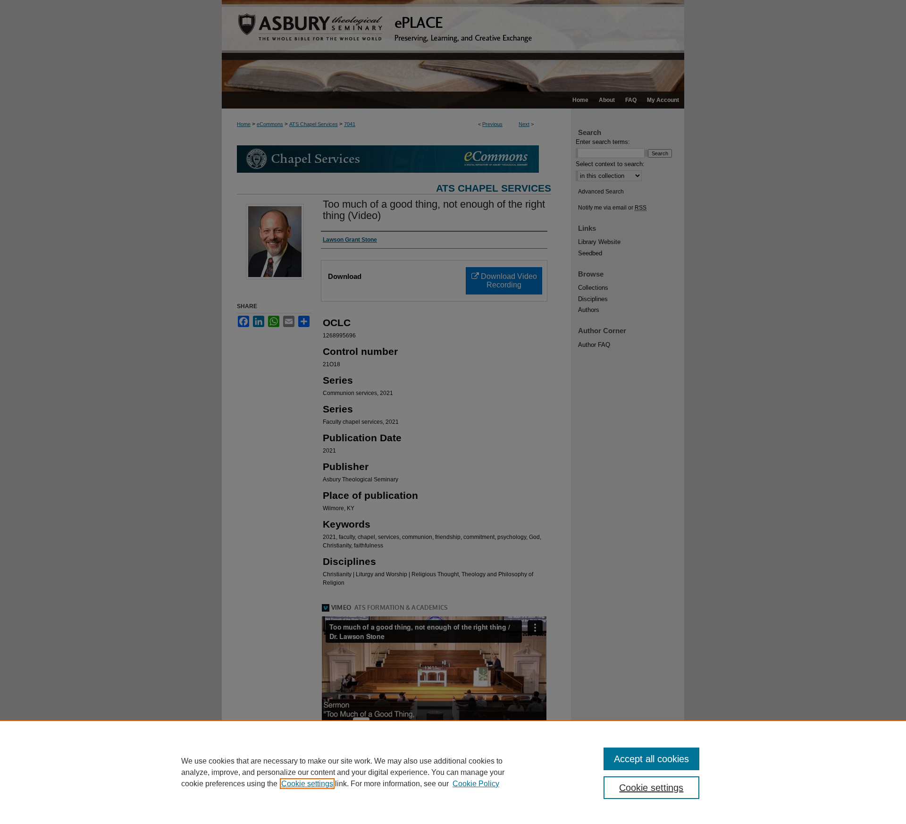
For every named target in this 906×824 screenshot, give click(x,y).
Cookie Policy (476, 784)
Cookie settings (307, 784)
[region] (453, 772)
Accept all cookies (651, 759)
